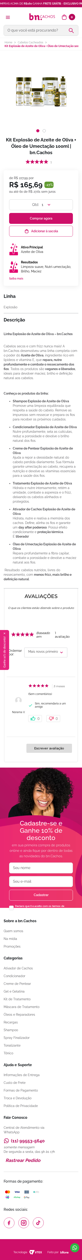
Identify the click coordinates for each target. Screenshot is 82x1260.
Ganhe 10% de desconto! (4, 652)
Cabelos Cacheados (30, 42)
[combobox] (41, 30)
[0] (64, 17)
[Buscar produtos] (73, 30)
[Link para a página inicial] (8, 42)
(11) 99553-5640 (28, 1141)
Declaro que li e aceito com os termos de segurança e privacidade (39, 908)
